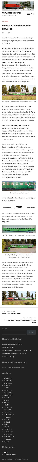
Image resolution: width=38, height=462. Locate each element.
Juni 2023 (7, 422)
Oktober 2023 (8, 412)
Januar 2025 (7, 393)
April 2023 (7, 424)
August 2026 (7, 378)
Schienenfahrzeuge (10, 454)
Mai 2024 (6, 402)
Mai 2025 (6, 388)
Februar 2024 (8, 407)
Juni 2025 (7, 385)
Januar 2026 (7, 380)
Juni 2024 (7, 400)
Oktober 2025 (8, 383)
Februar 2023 (8, 429)
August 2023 (7, 417)
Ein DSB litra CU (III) (8, 357)
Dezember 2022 (8, 432)
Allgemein (5, 22)
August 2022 (7, 439)
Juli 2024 (6, 397)
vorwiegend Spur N (11, 12)
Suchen (4, 328)
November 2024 (8, 395)
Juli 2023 (6, 419)
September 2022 (9, 436)
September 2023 (9, 414)
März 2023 (7, 427)
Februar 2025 (8, 390)
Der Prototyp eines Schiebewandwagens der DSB (16, 350)
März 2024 (7, 405)
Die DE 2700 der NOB (8, 347)
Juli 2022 (6, 441)
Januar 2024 (7, 410)
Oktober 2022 (8, 434)
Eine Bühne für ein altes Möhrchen (12, 344)
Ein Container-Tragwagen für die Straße (14, 353)
